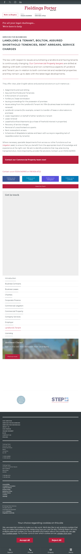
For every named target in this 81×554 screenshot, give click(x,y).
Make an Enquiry (10, 15)
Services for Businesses (11, 422)
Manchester (38, 14)
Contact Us (7, 435)
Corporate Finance (13, 300)
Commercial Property (14, 311)
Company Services (12, 317)
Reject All (56, 540)
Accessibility (6, 484)
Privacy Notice (7, 492)
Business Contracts (13, 284)
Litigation (6, 145)
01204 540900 (21, 172)
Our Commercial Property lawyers (46, 63)
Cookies (5, 494)
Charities (8, 295)
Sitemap (5, 496)
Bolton (22, 14)
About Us (6, 426)
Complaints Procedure (9, 486)
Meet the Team (40, 186)
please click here (64, 533)
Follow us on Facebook (11, 178)
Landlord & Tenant (13, 328)
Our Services (7, 420)
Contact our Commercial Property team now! (25, 160)
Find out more (12, 356)
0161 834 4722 (35, 172)
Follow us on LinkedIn (70, 178)
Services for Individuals (11, 424)
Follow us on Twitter (30, 178)
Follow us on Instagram (50, 178)
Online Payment (8, 431)
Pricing (5, 437)
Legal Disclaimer (7, 487)
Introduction (10, 278)
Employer (9, 322)
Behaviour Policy (7, 491)
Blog (4, 433)
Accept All (25, 540)
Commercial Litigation (14, 306)
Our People (7, 428)
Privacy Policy (6, 489)
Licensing (9, 333)
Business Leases (11, 289)
